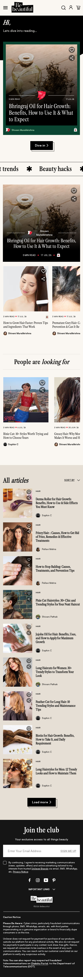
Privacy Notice (20, 871)
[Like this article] (43, 271)
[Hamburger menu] (5, 8)
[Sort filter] (78, 480)
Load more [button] (40, 802)
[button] (72, 50)
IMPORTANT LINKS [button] (39, 889)
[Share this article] (43, 279)
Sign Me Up (68, 850)
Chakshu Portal (39, 963)
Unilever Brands (39, 868)
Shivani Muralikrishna (23, 130)
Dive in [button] (40, 145)
